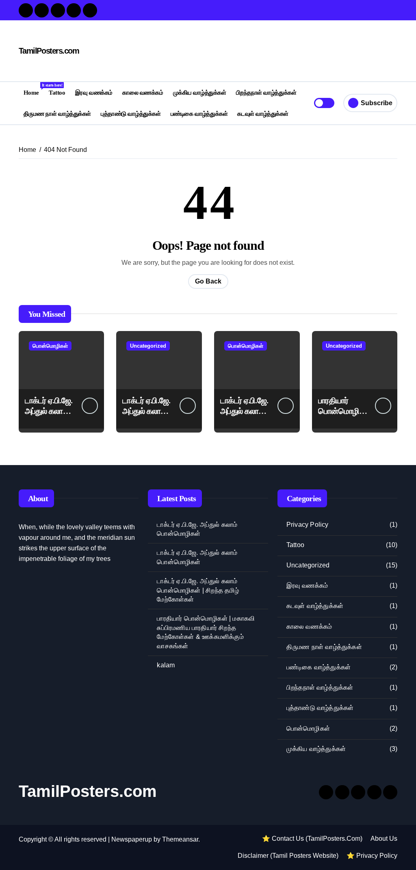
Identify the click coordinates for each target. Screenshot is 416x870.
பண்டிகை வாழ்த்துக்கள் (199, 113)
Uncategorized (148, 346)
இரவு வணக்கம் (94, 92)
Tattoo (57, 92)
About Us (383, 838)
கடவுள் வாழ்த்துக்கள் (262, 113)
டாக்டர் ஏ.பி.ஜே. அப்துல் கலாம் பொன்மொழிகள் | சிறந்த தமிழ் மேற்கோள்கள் (197, 590)
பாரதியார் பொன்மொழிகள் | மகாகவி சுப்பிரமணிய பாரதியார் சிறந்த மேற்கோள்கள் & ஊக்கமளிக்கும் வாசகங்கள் (206, 632)
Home (34, 89)
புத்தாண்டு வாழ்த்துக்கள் (130, 113)
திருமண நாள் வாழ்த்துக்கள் (57, 113)
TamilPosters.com (49, 50)
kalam (166, 665)
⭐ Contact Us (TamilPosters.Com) (312, 838)
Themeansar (180, 839)
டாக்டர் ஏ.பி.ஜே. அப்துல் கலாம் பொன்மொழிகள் (197, 529)
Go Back (208, 281)
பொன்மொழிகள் (50, 346)
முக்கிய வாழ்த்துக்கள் (199, 92)
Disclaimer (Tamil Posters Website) (288, 855)
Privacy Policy (307, 524)
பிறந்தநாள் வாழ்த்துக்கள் (266, 92)
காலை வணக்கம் (142, 92)
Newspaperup (131, 839)
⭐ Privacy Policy (372, 855)
